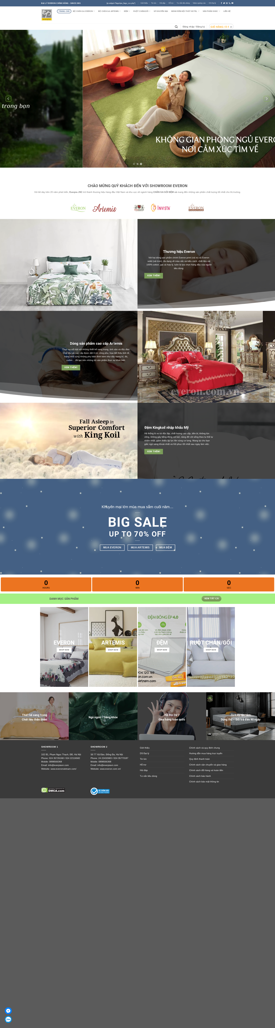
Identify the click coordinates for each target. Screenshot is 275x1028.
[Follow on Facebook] (221, 3)
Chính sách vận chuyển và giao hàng (208, 764)
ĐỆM (126, 11)
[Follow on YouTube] (232, 3)
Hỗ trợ (171, 3)
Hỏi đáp (162, 3)
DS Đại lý (212, 3)
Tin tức (153, 3)
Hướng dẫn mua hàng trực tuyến (205, 753)
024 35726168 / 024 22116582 (64, 758)
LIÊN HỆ (227, 11)
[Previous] (8, 99)
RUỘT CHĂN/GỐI (140, 11)
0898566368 (55, 761)
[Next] (266, 99)
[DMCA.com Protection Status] (53, 790)
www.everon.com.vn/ (110, 769)
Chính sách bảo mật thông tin (204, 781)
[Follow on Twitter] (224, 3)
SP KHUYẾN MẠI (161, 11)
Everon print (185, 257)
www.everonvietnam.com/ (63, 769)
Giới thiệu (144, 3)
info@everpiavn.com (58, 765)
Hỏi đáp (144, 770)
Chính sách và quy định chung (204, 747)
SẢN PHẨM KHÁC (210, 11)
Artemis (115, 343)
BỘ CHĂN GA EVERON (83, 11)
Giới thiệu (145, 747)
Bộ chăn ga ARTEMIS (108, 11)
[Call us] (230, 3)
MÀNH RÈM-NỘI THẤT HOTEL (184, 11)
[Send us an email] (227, 3)
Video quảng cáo (199, 3)
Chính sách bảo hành (200, 776)
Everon (189, 251)
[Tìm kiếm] (176, 26)
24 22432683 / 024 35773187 (113, 758)
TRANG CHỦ (64, 11)
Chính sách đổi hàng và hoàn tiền (206, 770)
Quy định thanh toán (199, 759)
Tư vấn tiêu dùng (183, 3)
